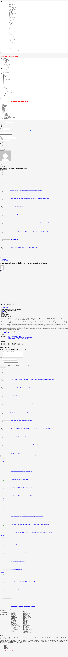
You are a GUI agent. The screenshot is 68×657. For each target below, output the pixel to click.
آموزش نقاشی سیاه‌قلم (11, 56)
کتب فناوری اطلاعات (14, 611)
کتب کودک (25, 621)
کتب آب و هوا (25, 614)
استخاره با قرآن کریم (14, 629)
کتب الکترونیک (13, 613)
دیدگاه (1, 357)
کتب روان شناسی (26, 615)
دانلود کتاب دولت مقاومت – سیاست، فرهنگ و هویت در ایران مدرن (20, 337)
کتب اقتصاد (25, 612)
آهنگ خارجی (2, 461)
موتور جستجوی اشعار (27, 632)
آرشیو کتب (6, 647)
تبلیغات (5, 646)
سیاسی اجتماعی (5, 260)
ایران (3, 311)
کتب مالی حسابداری (26, 613)
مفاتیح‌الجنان (13, 630)
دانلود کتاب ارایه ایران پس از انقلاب (14, 336)
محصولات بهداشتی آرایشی (3, 56)
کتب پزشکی (13, 612)
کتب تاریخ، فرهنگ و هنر (27, 617)
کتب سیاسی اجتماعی (27, 616)
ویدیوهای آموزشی (26, 627)
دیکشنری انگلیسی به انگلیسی (16, 626)
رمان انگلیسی (3, 535)
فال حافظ (25, 630)
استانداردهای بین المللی (15, 625)
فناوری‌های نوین (13, 621)
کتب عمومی (2, 572)
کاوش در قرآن (13, 627)
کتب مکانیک (13, 616)
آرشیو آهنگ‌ (6, 648)
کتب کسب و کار (13, 615)
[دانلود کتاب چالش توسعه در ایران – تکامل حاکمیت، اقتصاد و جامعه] (21, 302)
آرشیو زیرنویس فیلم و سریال (28, 629)
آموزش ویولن (16, 56)
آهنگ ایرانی (25, 623)
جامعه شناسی (4, 259)
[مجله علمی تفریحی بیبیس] (0, 52)
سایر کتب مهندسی (14, 624)
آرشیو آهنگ (25, 624)
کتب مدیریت (13, 614)
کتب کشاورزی (13, 620)
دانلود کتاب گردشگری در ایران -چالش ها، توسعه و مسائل (18, 338)
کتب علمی (2, 498)
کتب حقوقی (25, 611)
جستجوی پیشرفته (26, 631)
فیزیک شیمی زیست (14, 623)
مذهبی (24, 619)
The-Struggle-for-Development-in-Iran (10, 332)
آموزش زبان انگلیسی (26, 625)
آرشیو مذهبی (25, 628)
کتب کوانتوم (13, 618)
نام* (1, 359)
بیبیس (7, 334)
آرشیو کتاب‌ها (25, 626)
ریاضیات (12, 622)
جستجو (5, 645)
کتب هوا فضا (13, 619)
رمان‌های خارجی (26, 620)
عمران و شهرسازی (14, 617)
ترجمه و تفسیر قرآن (14, 628)
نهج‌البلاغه (12, 631)
